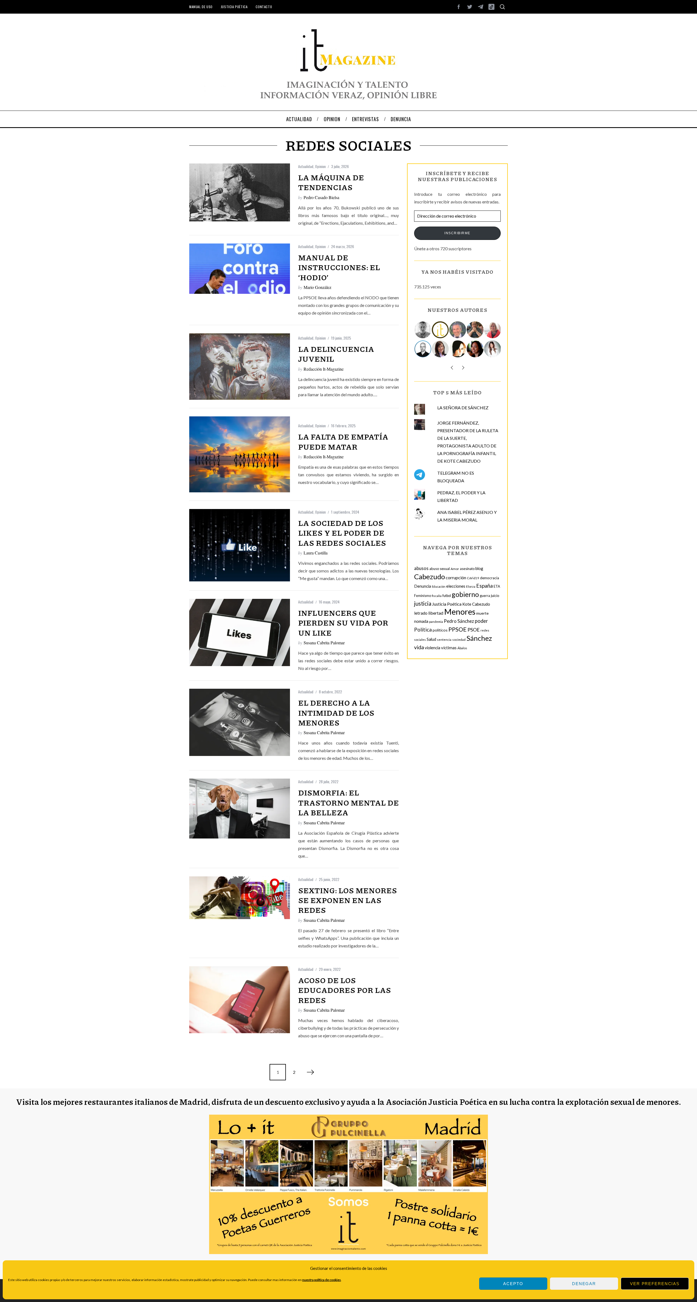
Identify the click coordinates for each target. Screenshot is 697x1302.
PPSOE (457, 629)
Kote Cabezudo (476, 604)
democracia (489, 578)
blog (479, 568)
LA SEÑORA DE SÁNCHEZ (462, 407)
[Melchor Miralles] (423, 329)
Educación (438, 586)
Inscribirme (457, 233)
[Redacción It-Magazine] (440, 329)
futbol (446, 596)
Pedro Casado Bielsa (321, 197)
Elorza (470, 586)
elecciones (455, 586)
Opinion (320, 166)
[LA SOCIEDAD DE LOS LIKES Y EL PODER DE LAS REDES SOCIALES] (239, 545)
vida (419, 647)
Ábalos (462, 648)
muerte (482, 613)
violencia (432, 647)
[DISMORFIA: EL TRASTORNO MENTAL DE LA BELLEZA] (239, 808)
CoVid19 (473, 578)
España (484, 586)
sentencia (444, 639)
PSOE (473, 630)
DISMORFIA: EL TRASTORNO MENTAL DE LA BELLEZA (348, 802)
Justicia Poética (234, 6)
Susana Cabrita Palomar (324, 642)
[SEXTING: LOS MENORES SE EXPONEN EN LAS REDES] (239, 897)
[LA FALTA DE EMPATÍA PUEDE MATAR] (239, 454)
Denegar (584, 1283)
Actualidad (305, 166)
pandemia (436, 621)
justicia (422, 603)
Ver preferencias (655, 1283)
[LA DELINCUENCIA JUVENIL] (239, 366)
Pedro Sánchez (459, 621)
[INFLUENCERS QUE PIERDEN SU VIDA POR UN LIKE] (239, 632)
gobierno (465, 594)
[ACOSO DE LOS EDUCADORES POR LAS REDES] (239, 999)
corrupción (456, 577)
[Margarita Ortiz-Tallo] (493, 329)
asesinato (467, 569)
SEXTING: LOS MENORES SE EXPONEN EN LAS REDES (347, 900)
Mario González (317, 287)
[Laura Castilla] (458, 348)
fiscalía (437, 595)
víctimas (449, 647)
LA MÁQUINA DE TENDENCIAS (331, 182)
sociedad (459, 640)
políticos (440, 630)
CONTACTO (264, 6)
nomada (421, 621)
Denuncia (422, 586)
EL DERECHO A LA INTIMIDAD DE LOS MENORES (336, 712)
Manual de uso (201, 6)
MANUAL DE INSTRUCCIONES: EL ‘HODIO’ (339, 267)
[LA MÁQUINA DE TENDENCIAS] (239, 192)
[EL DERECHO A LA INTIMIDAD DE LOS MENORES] (239, 722)
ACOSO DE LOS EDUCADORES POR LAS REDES (344, 990)
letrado (420, 613)
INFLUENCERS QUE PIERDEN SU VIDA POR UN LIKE (343, 622)
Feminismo (422, 596)
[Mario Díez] (423, 348)
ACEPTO (513, 1283)
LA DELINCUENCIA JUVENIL (336, 353)
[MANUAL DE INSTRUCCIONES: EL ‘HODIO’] (239, 268)
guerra (485, 596)
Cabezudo (429, 576)
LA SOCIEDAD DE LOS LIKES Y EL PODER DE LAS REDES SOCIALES (342, 532)
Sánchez (479, 638)
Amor (455, 569)
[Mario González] (458, 329)
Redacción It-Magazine (324, 369)
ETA (497, 586)
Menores (459, 611)
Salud (431, 639)
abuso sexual (439, 568)
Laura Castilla (316, 553)
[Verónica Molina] (493, 348)
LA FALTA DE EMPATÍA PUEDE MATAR (343, 441)
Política (423, 629)
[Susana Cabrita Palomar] (440, 348)
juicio (495, 595)
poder (481, 621)
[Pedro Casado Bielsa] (475, 329)
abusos (421, 568)
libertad (435, 612)
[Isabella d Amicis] (475, 348)
